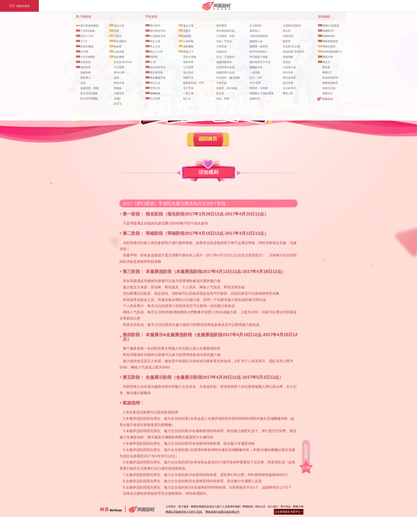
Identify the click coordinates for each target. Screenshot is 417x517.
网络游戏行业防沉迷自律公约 (222, 511)
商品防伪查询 (330, 77)
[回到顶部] (306, 457)
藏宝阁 (326, 67)
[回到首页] (208, 139)
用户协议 (285, 506)
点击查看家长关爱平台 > (289, 511)
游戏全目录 (23, 6)
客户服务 (183, 506)
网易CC (326, 72)
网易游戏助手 (330, 82)
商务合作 (260, 506)
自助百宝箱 (328, 88)
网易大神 (298, 506)
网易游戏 (327, 99)
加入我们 (273, 506)
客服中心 (327, 93)
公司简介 (171, 506)
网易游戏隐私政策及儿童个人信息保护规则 (215, 506)
